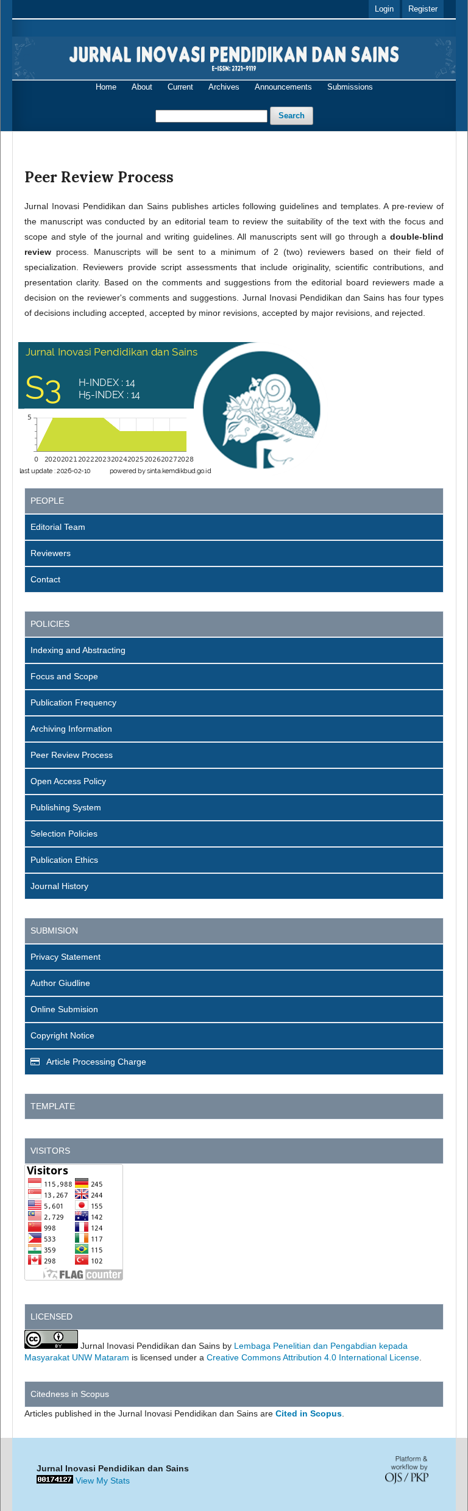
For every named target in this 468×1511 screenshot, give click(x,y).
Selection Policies (64, 833)
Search (291, 115)
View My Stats (103, 1480)
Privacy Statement (65, 957)
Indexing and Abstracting (78, 650)
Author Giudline (60, 983)
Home (106, 86)
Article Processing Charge (95, 1061)
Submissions (350, 86)
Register (423, 8)
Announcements (283, 86)
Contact (45, 579)
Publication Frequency (73, 702)
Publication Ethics (64, 860)
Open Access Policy (68, 781)
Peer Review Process (71, 755)
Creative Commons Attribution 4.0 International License (313, 1357)
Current (180, 86)
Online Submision (64, 1009)
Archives (223, 86)
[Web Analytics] (55, 1480)
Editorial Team (57, 527)
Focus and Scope (64, 676)
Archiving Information (71, 729)
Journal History (59, 886)
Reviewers (50, 553)
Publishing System (65, 807)
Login (384, 8)
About (142, 86)
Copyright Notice (62, 1035)
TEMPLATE (52, 1106)
